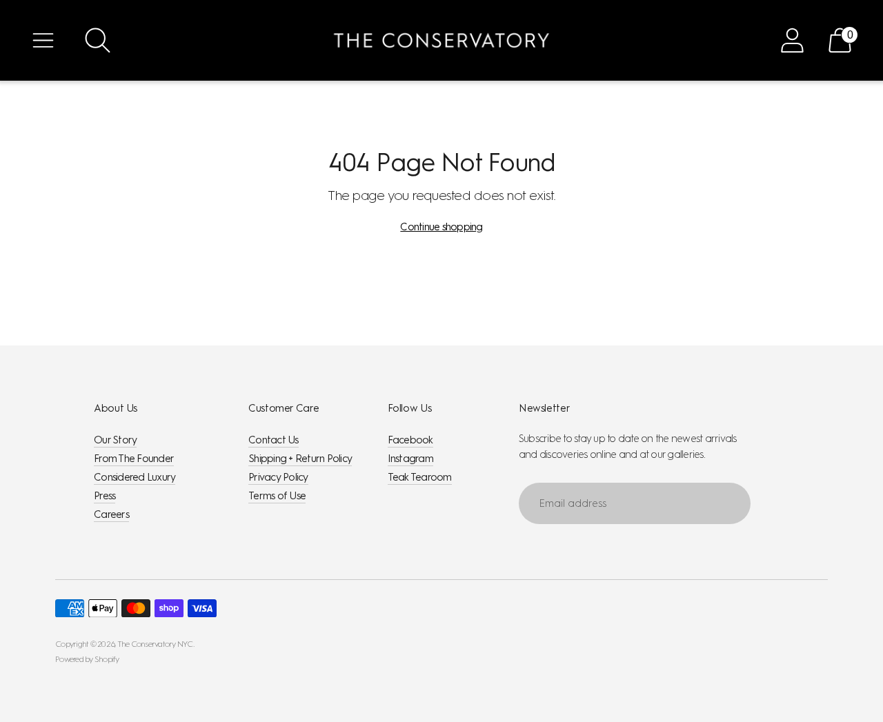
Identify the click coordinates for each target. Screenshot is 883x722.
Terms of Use (277, 496)
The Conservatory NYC (155, 644)
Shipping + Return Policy (300, 458)
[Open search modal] (97, 40)
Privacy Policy (278, 477)
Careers (111, 514)
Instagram (410, 458)
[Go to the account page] (792, 40)
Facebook (410, 440)
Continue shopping (441, 227)
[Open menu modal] (43, 40)
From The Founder (134, 458)
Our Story (115, 440)
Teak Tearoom (420, 477)
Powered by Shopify (87, 659)
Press (104, 496)
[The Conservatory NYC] (441, 40)
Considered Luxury (134, 477)
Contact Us (273, 440)
